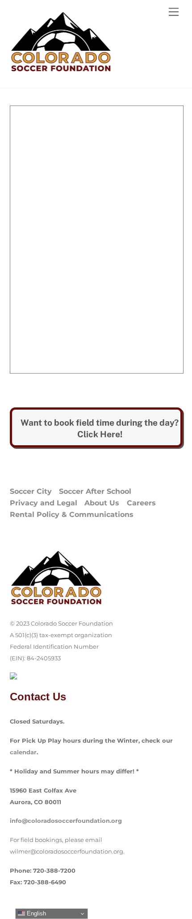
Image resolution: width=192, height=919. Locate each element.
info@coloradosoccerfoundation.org (66, 820)
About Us (101, 503)
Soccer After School (95, 491)
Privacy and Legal (43, 503)
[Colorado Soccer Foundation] (61, 71)
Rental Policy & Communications (72, 514)
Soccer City (31, 491)
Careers (141, 503)
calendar (23, 752)
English (35, 913)
